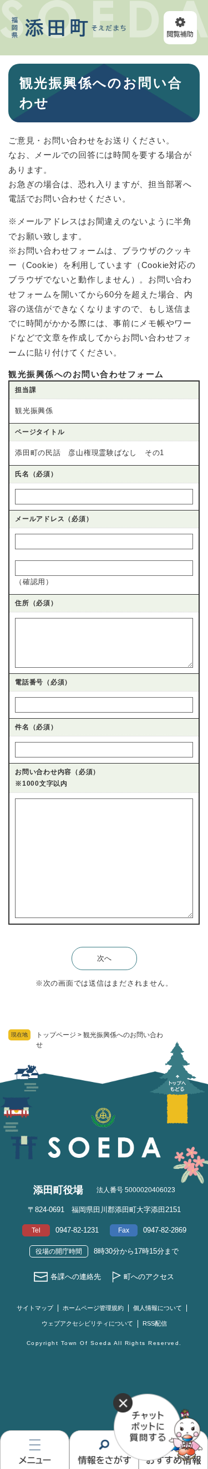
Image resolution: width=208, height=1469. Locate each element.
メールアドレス (54, 519)
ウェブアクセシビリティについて (87, 1323)
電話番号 (43, 682)
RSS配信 (155, 1323)
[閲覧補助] (180, 27)
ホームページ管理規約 (93, 1308)
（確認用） (34, 582)
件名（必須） (36, 727)
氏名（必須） (36, 474)
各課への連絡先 (75, 1276)
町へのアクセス (149, 1276)
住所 (36, 603)
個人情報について (157, 1308)
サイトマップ (35, 1308)
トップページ (56, 1035)
